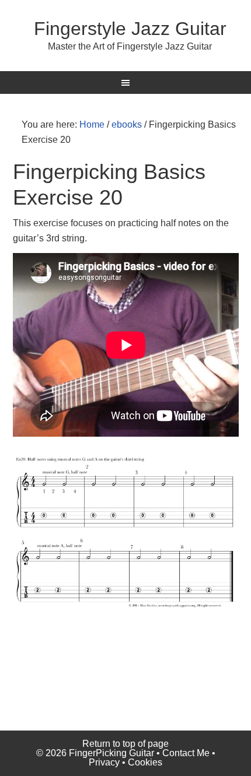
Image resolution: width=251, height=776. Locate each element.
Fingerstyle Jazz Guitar (130, 28)
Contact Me (186, 753)
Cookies (145, 762)
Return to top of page (125, 744)
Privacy (104, 762)
